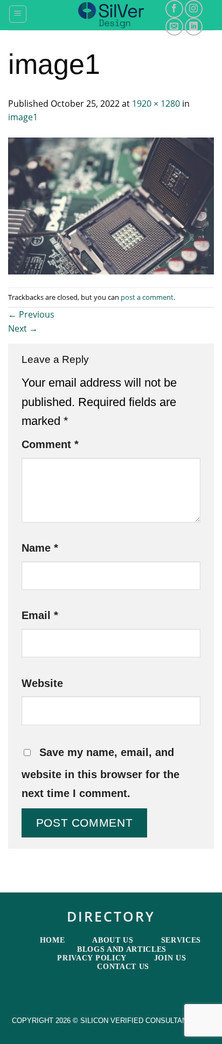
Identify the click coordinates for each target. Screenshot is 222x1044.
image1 (23, 117)
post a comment (147, 297)
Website (42, 683)
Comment (50, 444)
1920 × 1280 (156, 103)
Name (40, 548)
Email (40, 615)
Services (181, 940)
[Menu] (18, 14)
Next (23, 328)
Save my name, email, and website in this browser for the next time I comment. (100, 772)
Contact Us (123, 967)
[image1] (111, 205)
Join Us (170, 958)
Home (52, 940)
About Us (112, 940)
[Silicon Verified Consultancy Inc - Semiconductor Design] (111, 15)
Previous (31, 314)
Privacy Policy (92, 958)
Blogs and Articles (121, 949)
